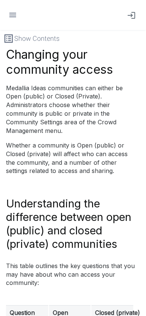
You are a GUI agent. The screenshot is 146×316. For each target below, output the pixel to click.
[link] (130, 15)
